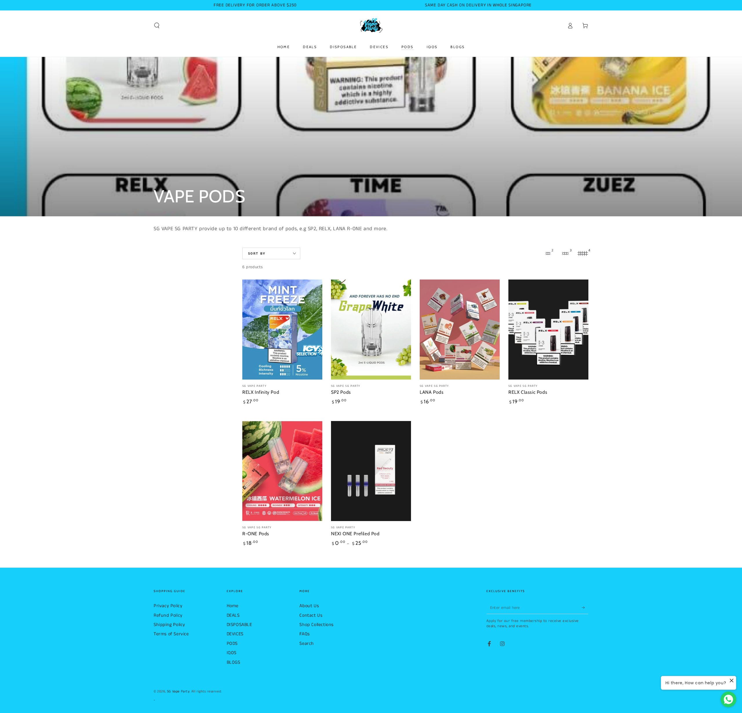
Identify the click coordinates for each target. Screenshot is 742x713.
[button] (156, 25)
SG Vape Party (178, 691)
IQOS (232, 652)
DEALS (233, 615)
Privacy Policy (168, 606)
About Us (309, 606)
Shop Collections (316, 624)
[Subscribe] (585, 607)
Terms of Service (171, 634)
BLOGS (233, 662)
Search (306, 643)
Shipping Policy (169, 624)
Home (233, 606)
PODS (232, 643)
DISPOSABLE (239, 624)
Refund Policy (168, 615)
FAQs (304, 634)
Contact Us (310, 615)
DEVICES (235, 634)
